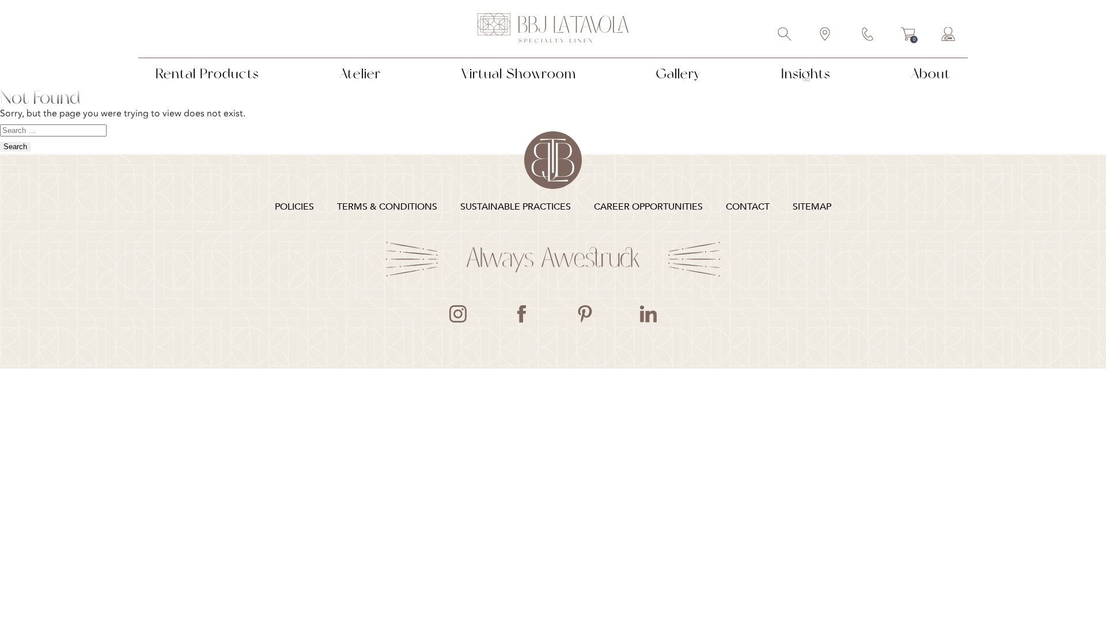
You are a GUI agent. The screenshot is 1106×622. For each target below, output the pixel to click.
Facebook (521, 314)
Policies (294, 206)
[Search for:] (53, 129)
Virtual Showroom (518, 73)
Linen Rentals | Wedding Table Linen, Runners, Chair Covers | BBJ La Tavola (553, 29)
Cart (908, 36)
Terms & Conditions (387, 206)
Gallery (678, 73)
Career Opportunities (648, 206)
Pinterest (584, 314)
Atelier (360, 73)
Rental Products (207, 73)
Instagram (458, 314)
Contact (868, 35)
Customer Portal (948, 35)
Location (825, 35)
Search (785, 35)
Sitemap (812, 206)
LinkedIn (648, 314)
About (930, 73)
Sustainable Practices (515, 206)
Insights (806, 73)
